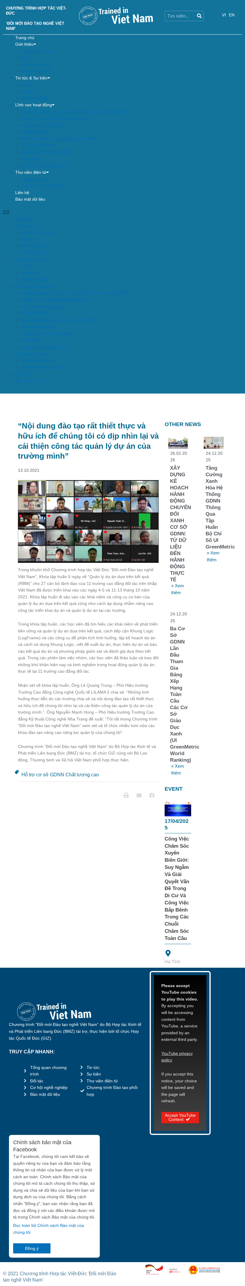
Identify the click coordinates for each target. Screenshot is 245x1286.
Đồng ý (32, 1248)
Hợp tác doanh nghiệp (43, 125)
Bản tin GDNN (35, 98)
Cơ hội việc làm (36, 71)
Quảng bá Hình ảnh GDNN (47, 152)
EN (232, 15)
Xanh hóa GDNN (37, 145)
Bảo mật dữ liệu (30, 199)
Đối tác (28, 58)
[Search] (199, 16)
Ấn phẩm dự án (36, 179)
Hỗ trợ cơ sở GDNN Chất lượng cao (55, 118)
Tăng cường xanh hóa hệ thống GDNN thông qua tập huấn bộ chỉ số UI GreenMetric (220, 507)
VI (224, 15)
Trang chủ (24, 38)
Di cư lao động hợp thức (44, 166)
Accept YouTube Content (180, 1117)
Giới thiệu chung (37, 51)
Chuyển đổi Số (35, 132)
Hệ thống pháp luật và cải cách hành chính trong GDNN (74, 112)
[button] (122, 212)
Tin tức (28, 85)
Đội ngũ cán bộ (36, 64)
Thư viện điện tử (30, 172)
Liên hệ (22, 192)
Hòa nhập (31, 159)
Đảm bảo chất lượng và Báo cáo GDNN (59, 138)
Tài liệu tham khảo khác (44, 186)
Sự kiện (29, 91)
